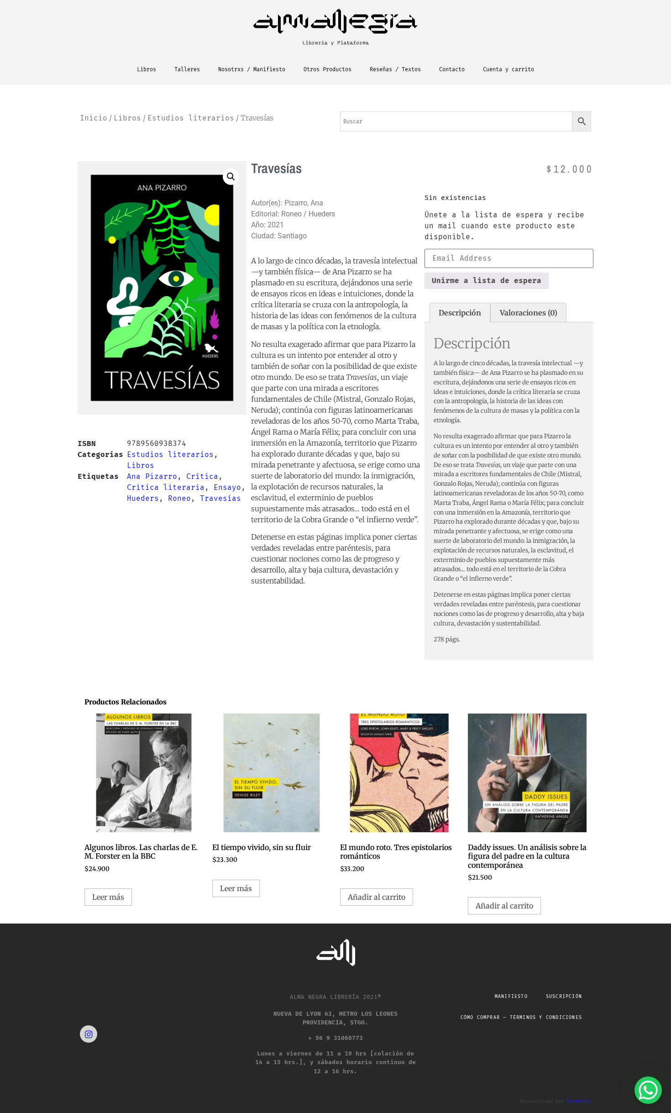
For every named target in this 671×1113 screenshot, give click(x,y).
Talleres (187, 69)
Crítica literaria (165, 487)
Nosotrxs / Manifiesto (251, 69)
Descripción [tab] (460, 312)
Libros (146, 69)
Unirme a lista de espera (486, 280)
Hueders (143, 498)
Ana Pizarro (152, 476)
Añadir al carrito (376, 897)
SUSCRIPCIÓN (564, 996)
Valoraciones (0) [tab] (528, 312)
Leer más (108, 897)
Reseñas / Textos (395, 69)
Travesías (220, 498)
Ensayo (227, 487)
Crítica (202, 476)
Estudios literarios (190, 118)
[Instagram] (88, 1034)
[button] (231, 176)
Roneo (179, 498)
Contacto (452, 69)
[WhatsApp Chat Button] (648, 1090)
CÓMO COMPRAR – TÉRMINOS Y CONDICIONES (521, 1017)
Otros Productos (327, 69)
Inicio (93, 118)
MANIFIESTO (511, 996)
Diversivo (578, 1101)
